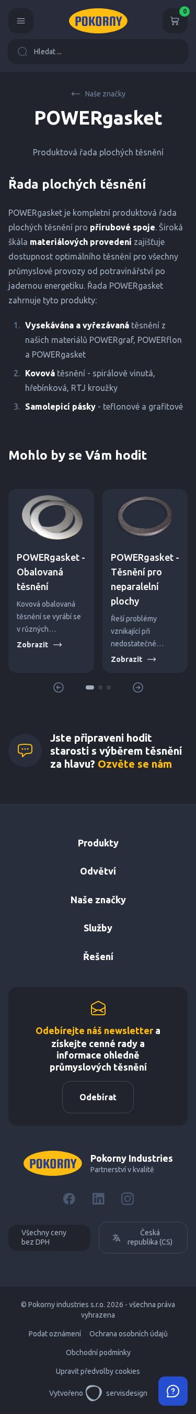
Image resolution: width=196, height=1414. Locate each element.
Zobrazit (32, 645)
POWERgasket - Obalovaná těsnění (51, 572)
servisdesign (126, 1393)
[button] (90, 687)
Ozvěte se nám (135, 764)
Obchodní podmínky (98, 1352)
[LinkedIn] (98, 1198)
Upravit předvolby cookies (98, 1371)
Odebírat (98, 1097)
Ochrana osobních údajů (128, 1334)
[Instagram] (127, 1198)
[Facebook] (69, 1198)
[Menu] (20, 20)
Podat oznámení (55, 1334)
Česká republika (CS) (150, 1237)
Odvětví (98, 871)
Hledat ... (48, 51)
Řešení (98, 956)
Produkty (98, 843)
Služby (98, 928)
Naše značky (105, 94)
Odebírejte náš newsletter (94, 1030)
